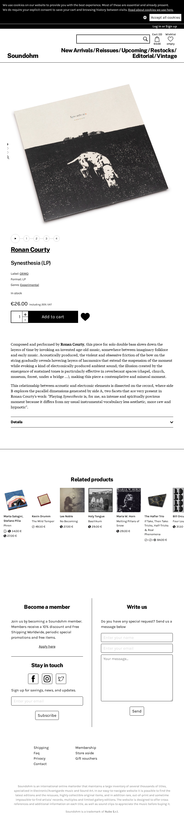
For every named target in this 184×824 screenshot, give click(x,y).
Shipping (41, 747)
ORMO (24, 274)
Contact (40, 764)
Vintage (167, 56)
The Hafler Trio (154, 516)
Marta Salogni (13, 516)
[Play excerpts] (15, 238)
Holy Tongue (96, 516)
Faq (36, 753)
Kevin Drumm (41, 516)
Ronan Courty (30, 249)
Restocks (162, 50)
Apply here (47, 646)
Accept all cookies (165, 17)
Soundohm (22, 55)
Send (137, 711)
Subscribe (47, 715)
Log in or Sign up (165, 26)
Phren (7, 525)
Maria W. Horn (125, 516)
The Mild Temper (43, 521)
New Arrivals (77, 50)
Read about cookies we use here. (150, 10)
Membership (85, 747)
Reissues (107, 50)
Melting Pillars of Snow (127, 523)
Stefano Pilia (12, 520)
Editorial (143, 56)
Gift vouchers (86, 758)
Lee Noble (66, 516)
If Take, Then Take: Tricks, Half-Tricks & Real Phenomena (157, 527)
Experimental (29, 285)
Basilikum (95, 521)
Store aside (84, 753)
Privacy (39, 758)
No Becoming (69, 521)
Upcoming (134, 50)
